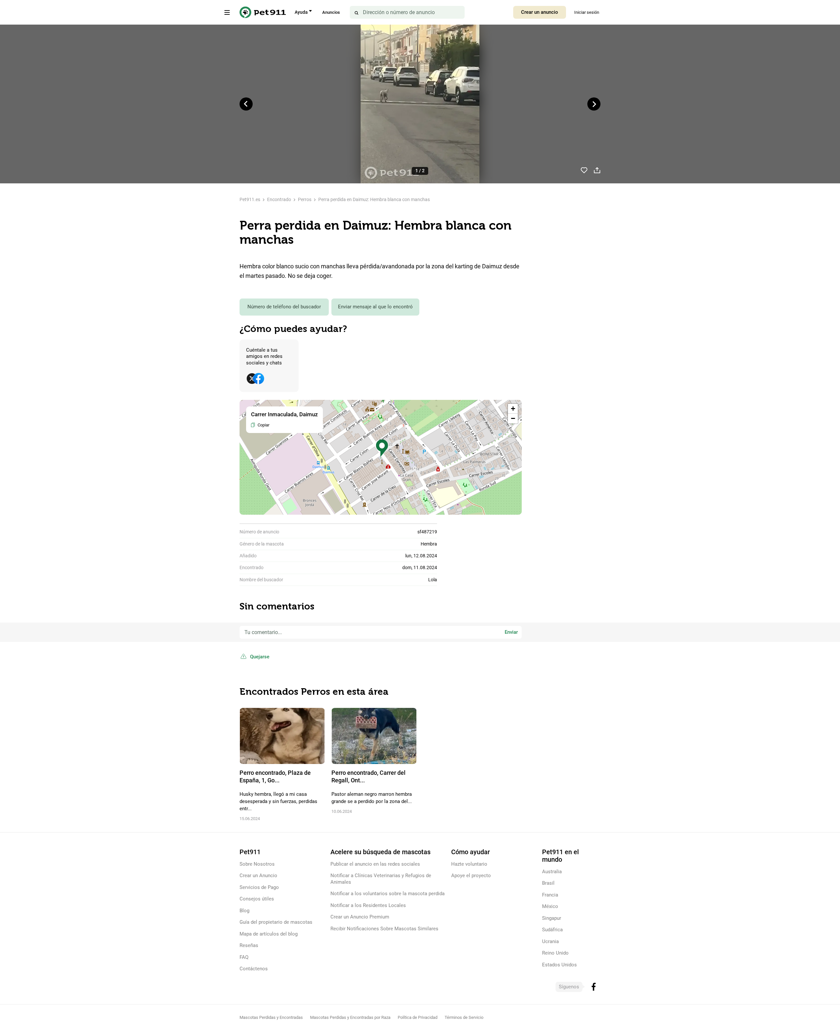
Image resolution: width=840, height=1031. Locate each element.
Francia (550, 895)
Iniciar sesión (586, 12)
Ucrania (550, 941)
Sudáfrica (552, 930)
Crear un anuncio (539, 12)
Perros (304, 199)
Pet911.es (250, 199)
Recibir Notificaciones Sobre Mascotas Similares (384, 929)
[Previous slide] (246, 104)
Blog (244, 911)
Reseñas (249, 945)
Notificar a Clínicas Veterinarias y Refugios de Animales (380, 879)
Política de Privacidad (417, 1017)
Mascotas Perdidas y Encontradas (271, 1017)
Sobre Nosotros (257, 864)
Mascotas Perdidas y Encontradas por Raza (350, 1017)
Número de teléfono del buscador (284, 307)
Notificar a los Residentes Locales (368, 905)
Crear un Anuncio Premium (359, 917)
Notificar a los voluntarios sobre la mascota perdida (387, 894)
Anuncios (331, 12)
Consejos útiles (257, 899)
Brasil (548, 883)
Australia (552, 872)
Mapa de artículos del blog (269, 934)
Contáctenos (254, 969)
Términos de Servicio (464, 1017)
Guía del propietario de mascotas (276, 922)
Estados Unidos (559, 965)
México (550, 906)
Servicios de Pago (259, 887)
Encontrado (279, 199)
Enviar (511, 632)
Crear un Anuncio (258, 875)
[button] (382, 448)
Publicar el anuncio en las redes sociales (375, 864)
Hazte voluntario (469, 864)
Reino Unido (555, 953)
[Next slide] (593, 104)
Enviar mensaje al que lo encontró (375, 307)
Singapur (551, 918)
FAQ (244, 957)
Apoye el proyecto (471, 875)
